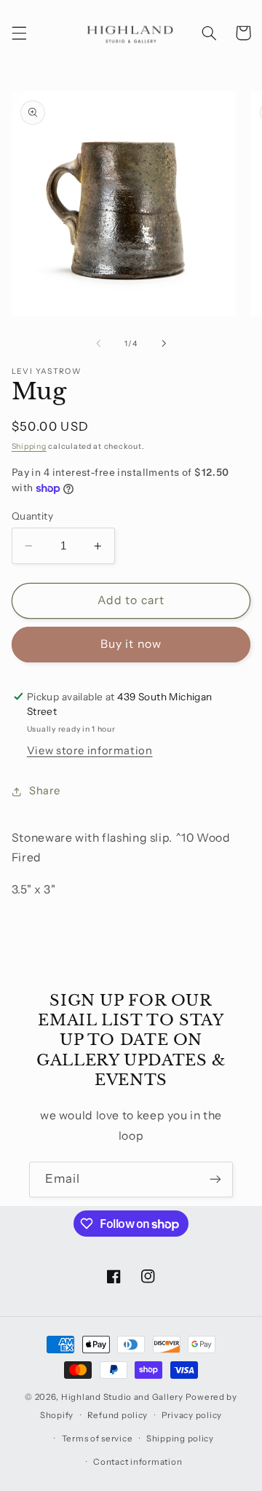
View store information (90, 750)
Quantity (32, 516)
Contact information (137, 1462)
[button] (19, 33)
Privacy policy (192, 1415)
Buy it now (131, 644)
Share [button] (44, 790)
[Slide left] (98, 344)
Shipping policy (180, 1438)
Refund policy (117, 1415)
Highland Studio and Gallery (122, 1397)
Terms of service (97, 1438)
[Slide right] (164, 344)
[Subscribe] (215, 1179)
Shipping (29, 446)
